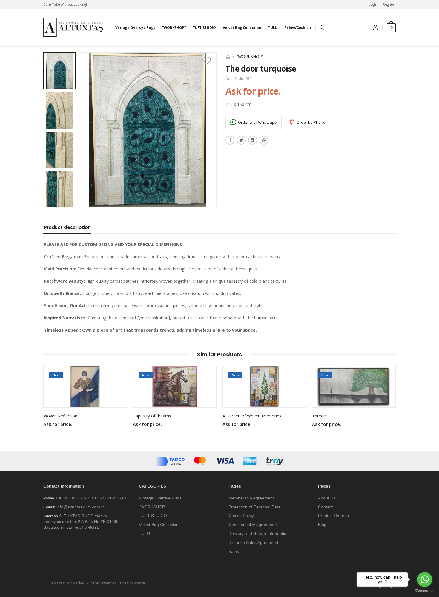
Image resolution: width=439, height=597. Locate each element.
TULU (272, 27)
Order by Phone (311, 122)
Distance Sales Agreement (253, 542)
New (56, 375)
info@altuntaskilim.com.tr (80, 507)
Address (50, 516)
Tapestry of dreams (152, 416)
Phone (48, 498)
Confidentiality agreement (252, 524)
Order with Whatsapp (257, 122)
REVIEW (85, 400)
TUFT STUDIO (204, 27)
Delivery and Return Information (258, 533)
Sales (233, 551)
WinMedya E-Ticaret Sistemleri (91, 583)
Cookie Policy (241, 516)
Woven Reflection (60, 416)
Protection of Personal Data (254, 507)
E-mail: (49, 507)
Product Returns (333, 516)
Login (373, 4)
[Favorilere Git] (207, 61)
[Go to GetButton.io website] (424, 591)
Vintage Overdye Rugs (135, 27)
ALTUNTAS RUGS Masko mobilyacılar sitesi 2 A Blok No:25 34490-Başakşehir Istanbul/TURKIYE (81, 522)
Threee (319, 416)
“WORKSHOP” (174, 27)
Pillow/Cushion (297, 27)
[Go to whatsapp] (424, 579)
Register (389, 4)
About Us (326, 498)
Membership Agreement (251, 498)
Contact (325, 507)
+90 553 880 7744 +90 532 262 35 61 (91, 498)
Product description (67, 227)
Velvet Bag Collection (242, 27)
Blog (322, 524)
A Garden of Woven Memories (251, 416)
